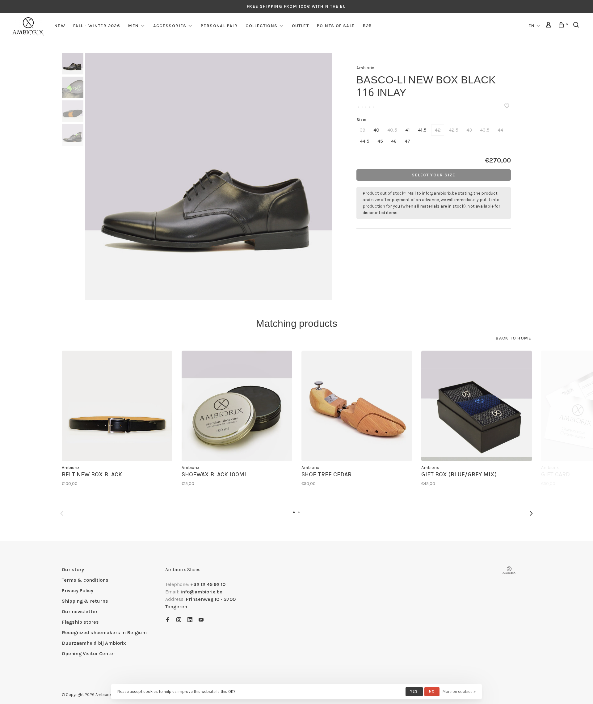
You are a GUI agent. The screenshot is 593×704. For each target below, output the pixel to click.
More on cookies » (459, 691)
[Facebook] (167, 620)
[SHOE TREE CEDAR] (356, 406)
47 (407, 141)
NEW (59, 25)
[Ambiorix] (509, 570)
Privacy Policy (77, 590)
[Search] (577, 25)
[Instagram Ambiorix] (178, 620)
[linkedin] (189, 620)
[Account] (549, 25)
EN (531, 25)
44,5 (364, 141)
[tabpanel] (208, 176)
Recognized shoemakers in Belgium (104, 632)
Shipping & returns (85, 601)
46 (394, 141)
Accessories (170, 25)
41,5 (422, 130)
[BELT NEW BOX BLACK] (117, 406)
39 (362, 130)
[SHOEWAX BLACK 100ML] (237, 406)
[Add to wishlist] (506, 106)
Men (133, 25)
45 (380, 141)
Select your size (433, 175)
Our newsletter (80, 611)
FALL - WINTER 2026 (96, 25)
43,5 (485, 130)
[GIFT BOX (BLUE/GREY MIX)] (476, 406)
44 (500, 130)
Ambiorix (365, 67)
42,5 (453, 130)
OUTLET (300, 25)
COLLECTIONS (261, 25)
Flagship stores (80, 622)
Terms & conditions (85, 580)
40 (376, 130)
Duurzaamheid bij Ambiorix (94, 643)
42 (438, 130)
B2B (367, 25)
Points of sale (336, 25)
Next (531, 513)
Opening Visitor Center (88, 653)
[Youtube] (201, 620)
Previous (62, 513)
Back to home (513, 338)
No (432, 691)
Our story (73, 569)
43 (469, 130)
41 (407, 130)
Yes (414, 691)
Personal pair (219, 25)
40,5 (392, 130)
